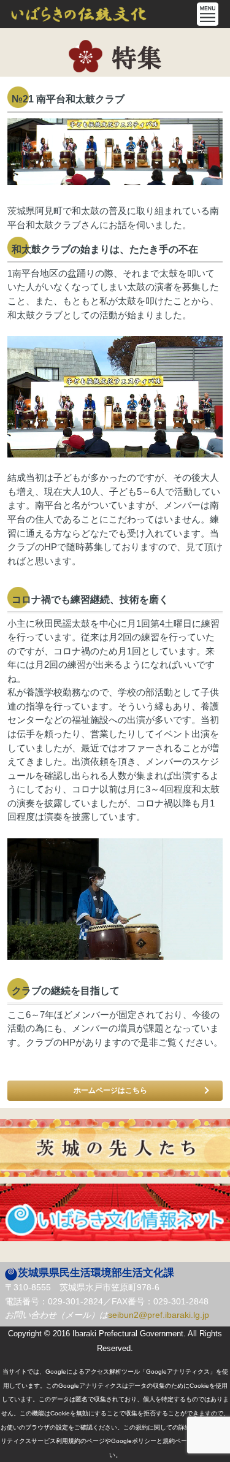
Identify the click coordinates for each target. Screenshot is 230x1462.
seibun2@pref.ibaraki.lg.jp (158, 1315)
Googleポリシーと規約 (143, 1440)
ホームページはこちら (110, 1090)
